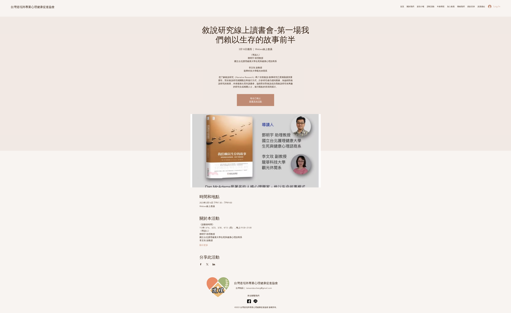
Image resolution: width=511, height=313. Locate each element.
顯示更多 (203, 245)
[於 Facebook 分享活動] (200, 264)
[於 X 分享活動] (207, 264)
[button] (420, 7)
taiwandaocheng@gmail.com (259, 288)
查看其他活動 (255, 101)
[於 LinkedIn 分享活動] (214, 264)
